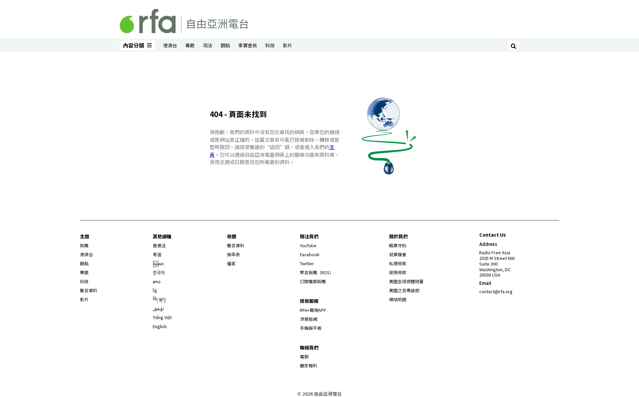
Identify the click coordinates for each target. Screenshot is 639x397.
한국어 (159, 272)
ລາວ (156, 281)
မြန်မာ (158, 263)
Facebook (310, 254)
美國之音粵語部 (404, 290)
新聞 (84, 245)
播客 (231, 263)
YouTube (308, 245)
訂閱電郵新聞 (313, 281)
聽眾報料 (308, 365)
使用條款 (397, 272)
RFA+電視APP (313, 310)
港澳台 (170, 45)
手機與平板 (310, 328)
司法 (207, 45)
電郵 (304, 356)
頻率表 (233, 254)
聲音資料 (88, 290)
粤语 (157, 254)
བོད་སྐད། (159, 299)
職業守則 (397, 245)
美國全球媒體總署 (406, 281)
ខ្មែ (155, 290)
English (160, 326)
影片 (287, 45)
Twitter (307, 263)
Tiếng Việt (162, 317)
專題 (190, 45)
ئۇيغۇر (158, 308)
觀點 (225, 45)
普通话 (159, 245)
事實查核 (247, 45)
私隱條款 (397, 263)
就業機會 (397, 254)
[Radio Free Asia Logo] (184, 20)
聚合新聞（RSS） (317, 272)
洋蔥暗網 (308, 319)
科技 (270, 45)
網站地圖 (397, 299)
